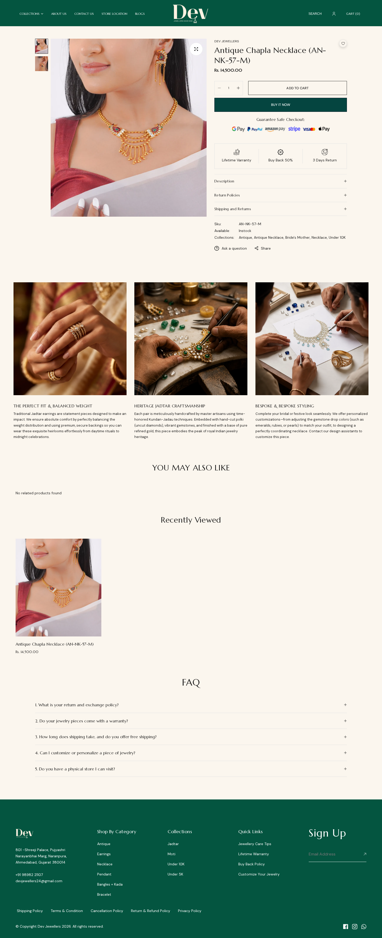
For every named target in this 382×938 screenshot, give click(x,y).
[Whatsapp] (363, 926)
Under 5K (175, 874)
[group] (129, 128)
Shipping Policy (30, 910)
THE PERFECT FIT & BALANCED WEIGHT (53, 405)
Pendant (104, 874)
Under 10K (337, 237)
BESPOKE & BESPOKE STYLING (284, 405)
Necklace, (320, 237)
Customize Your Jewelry (259, 874)
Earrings (104, 854)
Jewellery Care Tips (254, 843)
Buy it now (281, 104)
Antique (103, 843)
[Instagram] (354, 926)
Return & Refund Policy (150, 910)
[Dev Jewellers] (191, 14)
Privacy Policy (189, 910)
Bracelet (104, 894)
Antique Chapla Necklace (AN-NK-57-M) (55, 644)
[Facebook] (345, 926)
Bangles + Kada (110, 884)
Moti (171, 854)
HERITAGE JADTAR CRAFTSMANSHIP (169, 405)
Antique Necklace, (269, 237)
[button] (343, 43)
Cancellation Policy (107, 910)
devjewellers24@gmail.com (39, 881)
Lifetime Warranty (253, 854)
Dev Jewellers (226, 41)
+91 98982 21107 (29, 874)
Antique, (246, 237)
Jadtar (173, 843)
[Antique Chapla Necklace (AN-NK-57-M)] (58, 587)
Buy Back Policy (251, 864)
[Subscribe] (363, 854)
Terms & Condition (67, 910)
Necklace (105, 864)
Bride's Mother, (298, 237)
